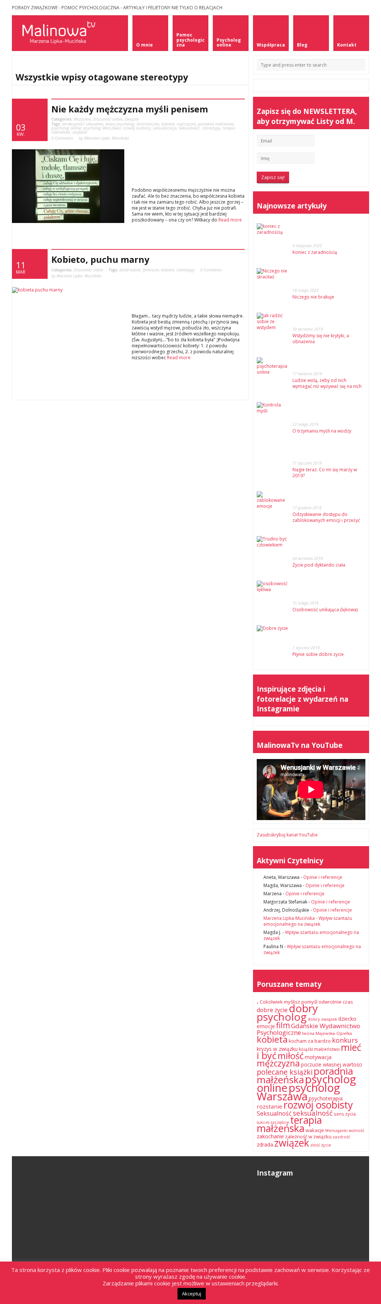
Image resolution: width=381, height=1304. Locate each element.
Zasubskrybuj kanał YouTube (287, 835)
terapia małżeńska (289, 1124)
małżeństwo (327, 1049)
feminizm (151, 269)
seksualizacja (164, 128)
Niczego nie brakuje (313, 297)
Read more (230, 220)
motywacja (318, 1057)
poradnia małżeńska (216, 124)
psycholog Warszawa (102, 128)
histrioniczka (148, 124)
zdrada (265, 1144)
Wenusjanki (336, 1130)
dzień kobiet (130, 269)
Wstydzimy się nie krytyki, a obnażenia (320, 338)
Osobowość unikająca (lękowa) (325, 609)
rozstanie (269, 1106)
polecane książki (285, 1072)
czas (348, 1001)
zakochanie (270, 1136)
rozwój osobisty (137, 128)
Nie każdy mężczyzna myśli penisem (129, 109)
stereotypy (211, 128)
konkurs (345, 1040)
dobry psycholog (119, 124)
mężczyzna (186, 124)
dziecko (347, 1018)
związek (291, 1143)
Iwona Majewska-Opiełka (327, 1033)
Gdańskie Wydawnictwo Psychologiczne (308, 1029)
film (283, 1025)
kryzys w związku (277, 1048)
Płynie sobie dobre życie (318, 654)
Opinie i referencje (322, 877)
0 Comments (62, 138)
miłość (291, 1055)
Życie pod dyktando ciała (318, 565)
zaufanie (79, 132)
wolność (356, 1130)
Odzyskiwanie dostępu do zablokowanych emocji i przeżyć (326, 517)
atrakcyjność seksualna (82, 124)
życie (326, 1145)
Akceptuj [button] (191, 1293)
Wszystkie (82, 119)
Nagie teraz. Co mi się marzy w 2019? (324, 472)
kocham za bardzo (310, 1040)
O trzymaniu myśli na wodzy (321, 431)
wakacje (314, 1130)
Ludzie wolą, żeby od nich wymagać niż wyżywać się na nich (327, 383)
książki (306, 1049)
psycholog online (66, 128)
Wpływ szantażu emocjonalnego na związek (307, 921)
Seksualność (189, 128)
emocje (266, 1026)
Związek (132, 119)
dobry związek (322, 1019)
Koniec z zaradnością (314, 252)
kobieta (168, 124)
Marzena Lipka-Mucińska (289, 918)
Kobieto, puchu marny (100, 259)
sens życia (345, 1114)
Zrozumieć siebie (107, 119)
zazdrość (341, 1136)
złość (315, 1145)
